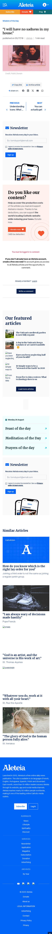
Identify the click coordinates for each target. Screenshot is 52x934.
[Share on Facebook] (23, 91)
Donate (25, 12)
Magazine (26, 851)
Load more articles (26, 389)
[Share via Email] (38, 91)
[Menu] (9, 4)
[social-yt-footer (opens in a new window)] (18, 883)
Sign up (10, 154)
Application (26, 847)
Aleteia (29, 38)
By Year (26, 874)
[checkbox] (6, 147)
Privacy (26, 925)
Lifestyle (26, 824)
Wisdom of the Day (11, 21)
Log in (34, 281)
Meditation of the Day (23, 438)
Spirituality (26, 828)
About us (26, 901)
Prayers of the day (19, 448)
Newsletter (26, 844)
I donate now (15, 229)
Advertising (26, 862)
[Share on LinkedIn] (28, 91)
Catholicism (10, 540)
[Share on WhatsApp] (42, 91)
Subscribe (10, 12)
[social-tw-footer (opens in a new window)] (28, 883)
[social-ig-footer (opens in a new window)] (33, 883)
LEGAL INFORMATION (26, 906)
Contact (26, 916)
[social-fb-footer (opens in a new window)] (23, 883)
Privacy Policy (26, 920)
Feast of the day (18, 428)
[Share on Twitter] (33, 91)
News (26, 821)
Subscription (26, 855)
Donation (26, 858)
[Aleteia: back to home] (26, 5)
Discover (26, 832)
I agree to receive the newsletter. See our (25, 148)
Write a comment (26, 291)
